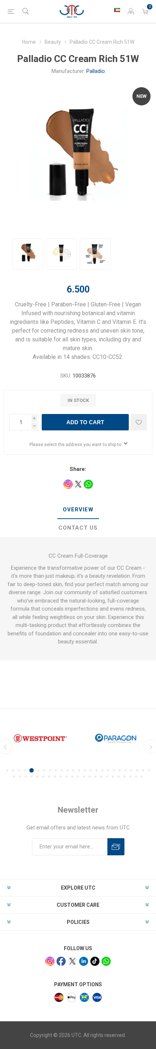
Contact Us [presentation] (78, 527)
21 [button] (125, 770)
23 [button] (137, 770)
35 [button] (66, 776)
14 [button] (85, 770)
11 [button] (67, 770)
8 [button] (50, 770)
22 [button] (131, 770)
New (141, 96)
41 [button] (101, 776)
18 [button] (108, 770)
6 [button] (38, 770)
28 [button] (26, 776)
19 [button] (114, 770)
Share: (78, 469)
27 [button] (20, 776)
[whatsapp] (106, 961)
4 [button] (25, 770)
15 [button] (91, 770)
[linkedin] (83, 961)
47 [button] (136, 776)
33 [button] (55, 776)
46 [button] (130, 776)
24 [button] (143, 770)
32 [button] (49, 776)
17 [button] (102, 770)
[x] (72, 961)
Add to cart (85, 422)
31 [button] (43, 776)
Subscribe (115, 846)
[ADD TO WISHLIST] (139, 422)
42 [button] (107, 776)
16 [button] (96, 770)
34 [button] (60, 776)
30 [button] (37, 776)
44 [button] (119, 776)
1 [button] (7, 770)
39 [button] (90, 776)
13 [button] (79, 770)
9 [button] (56, 770)
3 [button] (19, 770)
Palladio (95, 71)
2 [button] (13, 770)
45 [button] (124, 776)
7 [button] (44, 770)
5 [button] (31, 770)
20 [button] (120, 770)
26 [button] (14, 776)
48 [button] (142, 776)
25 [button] (149, 770)
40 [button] (95, 776)
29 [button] (31, 776)
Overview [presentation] (78, 509)
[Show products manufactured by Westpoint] (40, 738)
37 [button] (78, 776)
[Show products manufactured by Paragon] (116, 738)
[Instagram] (49, 961)
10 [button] (62, 770)
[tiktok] (94, 961)
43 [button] (113, 776)
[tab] (78, 510)
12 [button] (73, 770)
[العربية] (117, 10)
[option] (28, 254)
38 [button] (84, 776)
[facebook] (61, 961)
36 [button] (72, 776)
